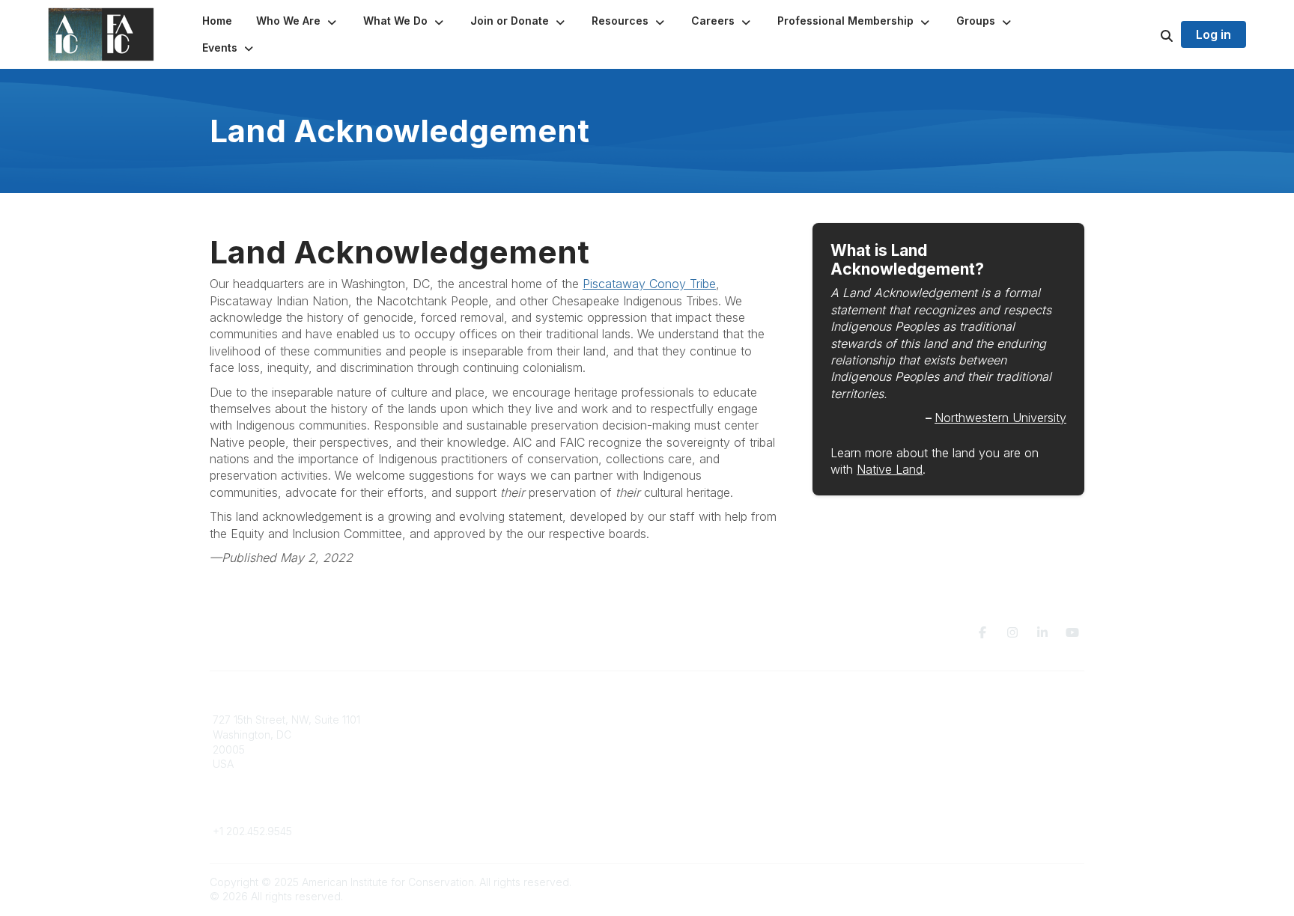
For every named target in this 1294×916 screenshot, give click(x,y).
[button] (297, 20)
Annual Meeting (694, 749)
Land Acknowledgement (937, 719)
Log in (1213, 34)
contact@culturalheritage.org (284, 809)
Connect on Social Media (940, 763)
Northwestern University (1000, 417)
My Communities (474, 719)
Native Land (890, 469)
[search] (1147, 34)
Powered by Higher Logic (1020, 882)
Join (666, 719)
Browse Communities (485, 734)
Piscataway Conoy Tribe (649, 283)
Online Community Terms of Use (956, 734)
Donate (674, 734)
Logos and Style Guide (934, 749)
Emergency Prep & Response (729, 793)
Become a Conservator (713, 778)
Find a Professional (703, 763)
